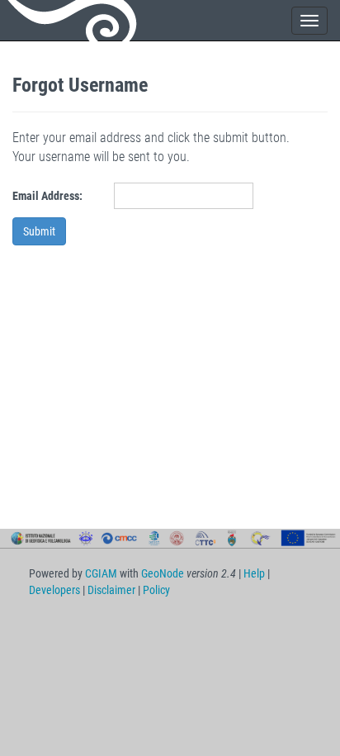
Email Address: (47, 195)
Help (254, 573)
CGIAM (101, 573)
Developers (54, 590)
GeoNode (74, 20)
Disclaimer (111, 590)
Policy (156, 590)
